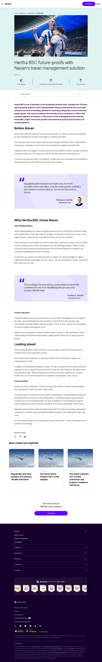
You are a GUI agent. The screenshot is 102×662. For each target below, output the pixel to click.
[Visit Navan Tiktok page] (35, 626)
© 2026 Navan (44, 632)
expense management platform (52, 646)
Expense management (21, 538)
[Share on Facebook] (20, 437)
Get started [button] (88, 4)
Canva (54, 648)
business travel (36, 646)
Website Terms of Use (20, 607)
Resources (23, 13)
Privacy (16, 611)
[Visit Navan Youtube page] (25, 626)
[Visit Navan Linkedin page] (20, 626)
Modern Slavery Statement (22, 621)
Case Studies (31, 13)
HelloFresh (59, 648)
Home (16, 13)
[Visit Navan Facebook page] (30, 626)
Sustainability (18, 542)
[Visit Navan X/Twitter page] (15, 626)
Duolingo (71, 648)
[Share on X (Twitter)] (15, 437)
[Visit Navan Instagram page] (40, 626)
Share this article (19, 433)
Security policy (18, 614)
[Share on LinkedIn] (25, 437)
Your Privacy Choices (20, 618)
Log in (98, 4)
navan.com (53, 658)
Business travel (18, 535)
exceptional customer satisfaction (58, 652)
